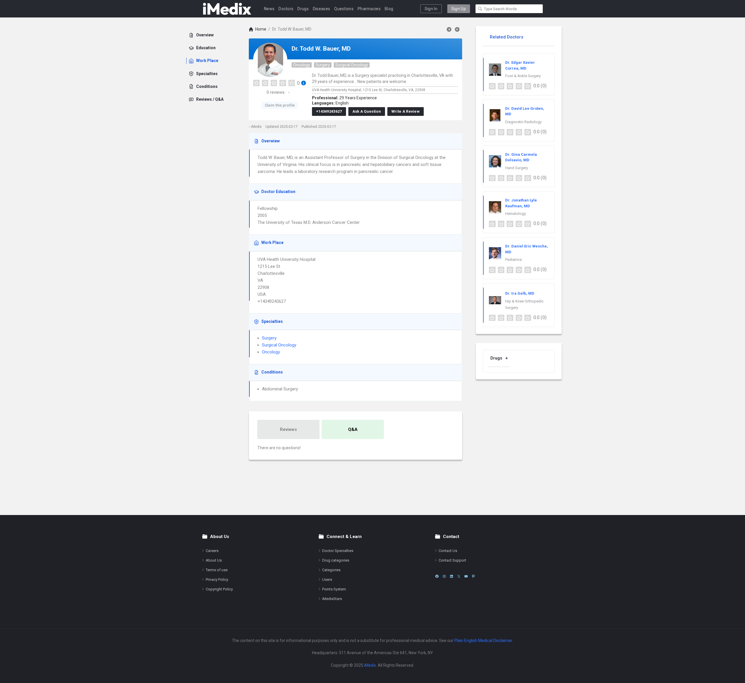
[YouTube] (466, 576)
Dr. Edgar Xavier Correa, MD (520, 65)
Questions (344, 8)
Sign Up (458, 8)
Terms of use (217, 570)
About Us (214, 560)
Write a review (405, 111)
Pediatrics (513, 259)
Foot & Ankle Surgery (523, 76)
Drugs (303, 8)
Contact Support (452, 560)
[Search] (480, 8)
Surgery (322, 65)
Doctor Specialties (337, 550)
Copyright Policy (219, 589)
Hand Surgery (516, 168)
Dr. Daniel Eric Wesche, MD (526, 249)
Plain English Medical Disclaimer (483, 640)
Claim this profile (280, 105)
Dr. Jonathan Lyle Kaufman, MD (521, 203)
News (269, 8)
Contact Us (448, 550)
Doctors (286, 8)
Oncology (301, 65)
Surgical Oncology (351, 65)
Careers (212, 550)
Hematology (515, 213)
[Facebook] (437, 576)
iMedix (370, 665)
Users (327, 579)
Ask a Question (366, 111)
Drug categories (335, 560)
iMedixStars (332, 599)
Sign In (431, 8)
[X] (459, 576)
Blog (389, 8)
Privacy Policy (217, 579)
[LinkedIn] (451, 576)
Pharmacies (369, 8)
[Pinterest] (473, 576)
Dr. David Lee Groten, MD (524, 111)
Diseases (321, 8)
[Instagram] (444, 576)
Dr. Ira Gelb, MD (519, 293)
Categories (331, 570)
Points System (334, 589)
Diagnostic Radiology (523, 122)
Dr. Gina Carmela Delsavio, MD (521, 157)
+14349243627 (329, 111)
